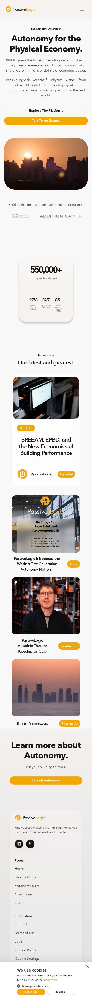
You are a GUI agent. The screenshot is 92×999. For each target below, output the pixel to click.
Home (19, 868)
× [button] (87, 966)
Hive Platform (25, 877)
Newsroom (23, 894)
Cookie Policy (25, 950)
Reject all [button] (61, 991)
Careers (21, 903)
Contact (21, 924)
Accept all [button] (31, 991)
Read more (51, 980)
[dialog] (46, 980)
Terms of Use (25, 932)
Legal (19, 941)
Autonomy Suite (27, 885)
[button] (46, 985)
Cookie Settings (27, 958)
